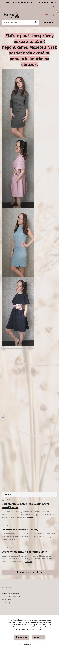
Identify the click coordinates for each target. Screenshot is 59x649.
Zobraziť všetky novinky (28, 572)
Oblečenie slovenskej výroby (20, 529)
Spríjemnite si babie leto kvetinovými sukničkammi (25, 506)
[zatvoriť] (55, 2)
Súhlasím (38, 637)
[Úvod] (12, 15)
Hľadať (36, 22)
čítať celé (29, 517)
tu (39, 644)
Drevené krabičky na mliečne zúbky (24, 551)
